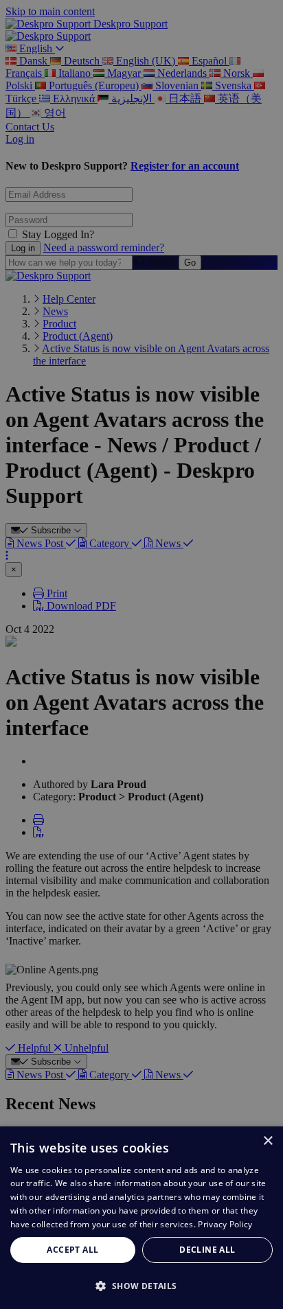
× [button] (267, 1141)
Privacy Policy (225, 1224)
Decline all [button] (207, 1249)
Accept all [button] (72, 1249)
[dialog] (141, 1217)
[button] (141, 1285)
